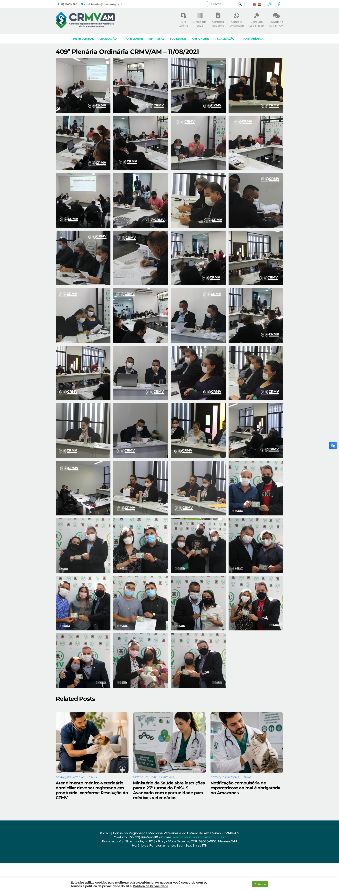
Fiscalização (224, 38)
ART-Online (200, 38)
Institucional (83, 38)
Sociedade (178, 38)
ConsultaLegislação (256, 23)
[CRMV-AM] (85, 26)
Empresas (156, 38)
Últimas (91, 777)
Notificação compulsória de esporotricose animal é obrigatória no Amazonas (245, 788)
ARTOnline (183, 23)
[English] (254, 4)
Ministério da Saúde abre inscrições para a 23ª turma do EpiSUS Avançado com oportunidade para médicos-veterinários (169, 790)
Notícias (78, 777)
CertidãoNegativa (218, 23)
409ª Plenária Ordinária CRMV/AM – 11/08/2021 (127, 51)
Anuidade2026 (199, 23)
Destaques (63, 777)
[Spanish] (259, 4)
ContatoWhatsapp (237, 23)
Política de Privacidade (150, 886)
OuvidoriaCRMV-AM (276, 23)
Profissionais (132, 38)
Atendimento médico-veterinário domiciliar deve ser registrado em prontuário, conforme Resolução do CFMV (92, 790)
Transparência (251, 38)
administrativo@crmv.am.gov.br (199, 837)
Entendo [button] (260, 884)
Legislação (108, 38)
